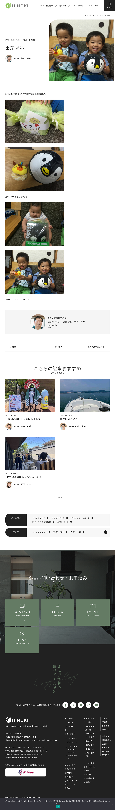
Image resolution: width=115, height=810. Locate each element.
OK (58, 807)
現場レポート (63, 522)
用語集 (67, 788)
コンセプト (69, 722)
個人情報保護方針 (105, 753)
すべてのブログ (38, 518)
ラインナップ (70, 734)
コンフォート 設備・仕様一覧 (72, 755)
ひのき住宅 (16, 6)
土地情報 (87, 774)
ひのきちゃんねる (105, 727)
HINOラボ (89, 749)
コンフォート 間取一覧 (72, 747)
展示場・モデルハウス (89, 720)
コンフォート (71, 742)
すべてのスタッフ (39, 532)
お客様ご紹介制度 (105, 746)
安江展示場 (89, 745)
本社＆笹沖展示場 (89, 728)
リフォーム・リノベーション (71, 782)
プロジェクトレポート (80, 518)
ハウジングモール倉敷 (89, 735)
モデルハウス (94, 5)
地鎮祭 (13, 347)
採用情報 (105, 740)
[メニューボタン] (109, 5)
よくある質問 (70, 769)
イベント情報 (77, 5)
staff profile (52, 325)
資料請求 (62, 5)
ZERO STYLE (71, 738)
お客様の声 (69, 777)
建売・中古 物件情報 (89, 769)
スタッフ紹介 (70, 765)
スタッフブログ (57, 518)
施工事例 (68, 773)
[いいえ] (112, 804)
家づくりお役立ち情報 (41, 522)
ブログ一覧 (57, 497)
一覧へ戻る (57, 347)
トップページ (70, 718)
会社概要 (105, 736)
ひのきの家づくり (71, 728)
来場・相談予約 (46, 5)
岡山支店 (88, 741)
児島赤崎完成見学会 (96, 347)
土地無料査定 (89, 778)
